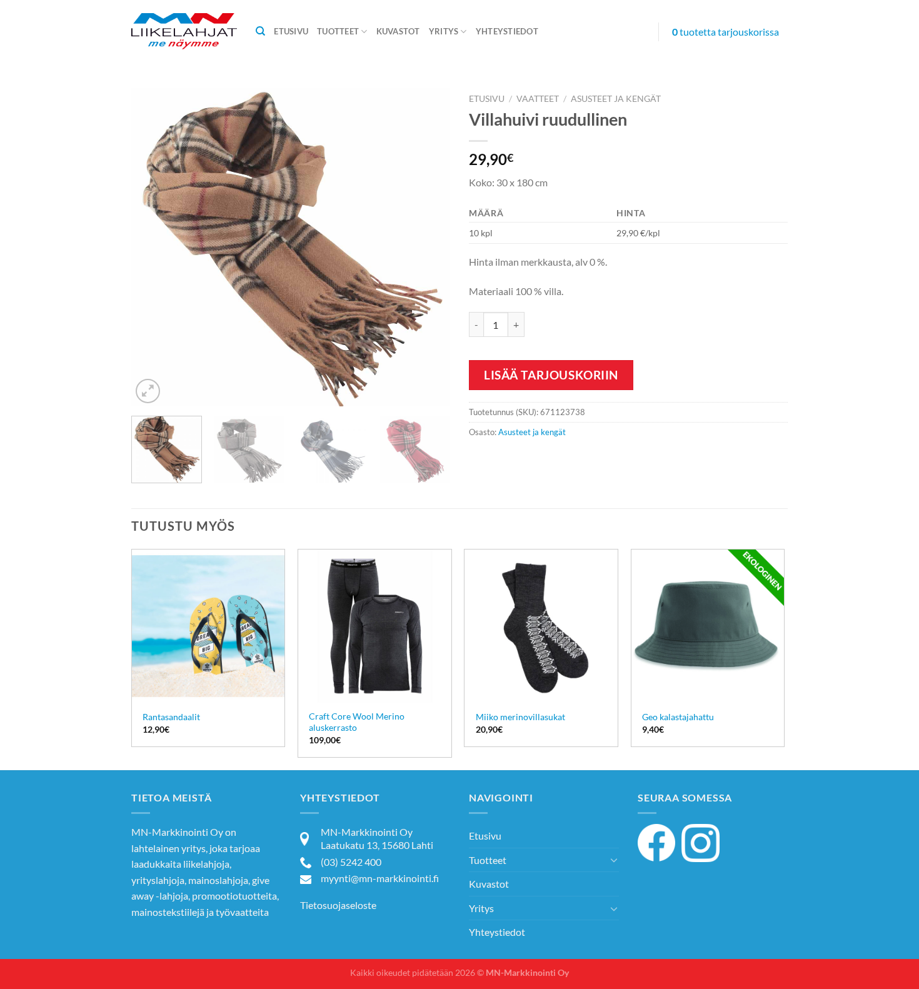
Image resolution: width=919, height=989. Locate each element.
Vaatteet (537, 99)
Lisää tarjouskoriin (551, 375)
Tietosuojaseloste (338, 905)
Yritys (444, 31)
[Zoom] (148, 391)
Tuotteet (338, 31)
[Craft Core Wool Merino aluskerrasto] (374, 626)
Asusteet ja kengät (616, 99)
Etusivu (291, 31)
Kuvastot (398, 31)
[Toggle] (614, 859)
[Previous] (153, 247)
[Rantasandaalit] (208, 626)
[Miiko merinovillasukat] (541, 626)
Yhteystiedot (507, 31)
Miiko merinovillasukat (520, 716)
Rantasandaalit (171, 716)
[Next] (428, 247)
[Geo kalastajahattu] (708, 626)
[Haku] (260, 31)
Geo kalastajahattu (678, 716)
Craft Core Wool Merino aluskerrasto (356, 722)
